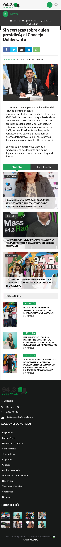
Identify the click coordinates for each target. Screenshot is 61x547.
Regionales (7, 432)
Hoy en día (11, 176)
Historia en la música (12, 443)
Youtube (6, 464)
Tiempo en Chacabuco (13, 486)
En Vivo (14, 13)
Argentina (7, 459)
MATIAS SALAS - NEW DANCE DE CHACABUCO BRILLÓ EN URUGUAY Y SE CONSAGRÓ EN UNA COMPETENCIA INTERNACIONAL (30, 282)
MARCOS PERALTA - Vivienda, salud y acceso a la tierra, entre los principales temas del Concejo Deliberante (30, 243)
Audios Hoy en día (11, 470)
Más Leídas (17, 167)
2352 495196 (13, 411)
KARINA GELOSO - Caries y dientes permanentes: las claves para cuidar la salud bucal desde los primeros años (40, 341)
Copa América (9, 448)
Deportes (6, 497)
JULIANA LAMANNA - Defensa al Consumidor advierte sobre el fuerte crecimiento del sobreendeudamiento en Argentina (28, 203)
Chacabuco (9, 59)
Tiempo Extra (8, 454)
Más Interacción (44, 167)
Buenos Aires (8, 438)
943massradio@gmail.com (20, 417)
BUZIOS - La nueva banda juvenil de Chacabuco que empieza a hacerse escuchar (38, 310)
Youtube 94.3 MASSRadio (15, 475)
